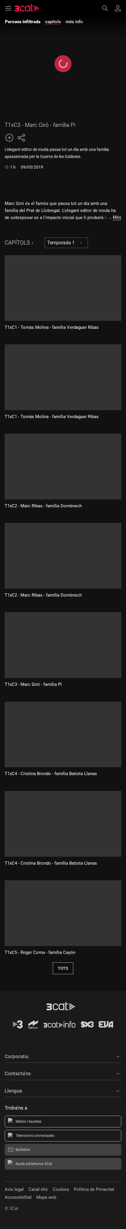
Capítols (17, 242)
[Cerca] (107, 8)
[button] (63, 1055)
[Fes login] (117, 8)
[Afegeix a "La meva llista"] (9, 137)
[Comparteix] (21, 137)
